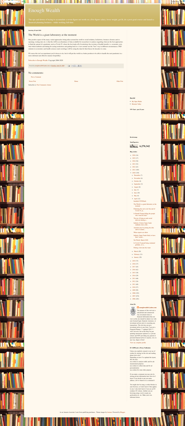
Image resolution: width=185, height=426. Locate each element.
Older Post (120, 81)
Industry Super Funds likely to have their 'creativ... (144, 236)
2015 (134, 273)
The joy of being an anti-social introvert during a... (143, 219)
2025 (134, 158)
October (136, 181)
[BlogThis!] (75, 66)
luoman (109, 412)
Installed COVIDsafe (140, 201)
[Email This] (73, 66)
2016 (134, 270)
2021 (134, 170)
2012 (134, 281)
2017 (134, 267)
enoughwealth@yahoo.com (148, 307)
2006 (134, 299)
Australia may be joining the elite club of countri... (144, 228)
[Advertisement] (143, 62)
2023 (134, 164)
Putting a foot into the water (142, 248)
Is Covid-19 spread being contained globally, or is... (144, 244)
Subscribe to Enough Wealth (38, 60)
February (137, 254)
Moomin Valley (136, 104)
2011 (134, 284)
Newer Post (32, 81)
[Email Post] (68, 66)
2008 (134, 293)
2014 (134, 275)
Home (76, 81)
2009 (134, 290)
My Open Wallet (137, 101)
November (137, 178)
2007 (134, 296)
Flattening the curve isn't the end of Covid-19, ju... (144, 210)
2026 (134, 155)
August (136, 187)
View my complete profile (138, 343)
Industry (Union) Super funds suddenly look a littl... (143, 224)
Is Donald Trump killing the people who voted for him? (144, 214)
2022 (134, 167)
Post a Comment (36, 77)
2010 (134, 287)
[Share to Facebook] (79, 66)
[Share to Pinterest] (81, 66)
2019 (134, 261)
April (136, 199)
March (136, 251)
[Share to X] (77, 66)
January (136, 257)
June (135, 193)
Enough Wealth (44, 10)
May (135, 196)
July (135, 190)
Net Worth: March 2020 (141, 240)
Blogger (122, 412)
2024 (134, 161)
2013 (134, 278)
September (137, 184)
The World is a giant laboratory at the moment (145, 205)
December (137, 175)
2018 (134, 264)
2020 (134, 173)
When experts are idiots (141, 232)
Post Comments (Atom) (44, 85)
